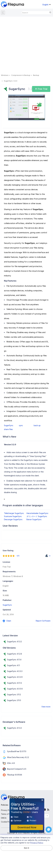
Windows (4, 75)
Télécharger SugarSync (14, 513)
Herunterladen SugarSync (37, 513)
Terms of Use (6, 814)
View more (45, 707)
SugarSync (8, 425)
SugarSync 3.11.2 (14, 694)
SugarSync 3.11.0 (14, 700)
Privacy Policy (7, 810)
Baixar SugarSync (34, 519)
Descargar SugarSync (13, 519)
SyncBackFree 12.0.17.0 (16, 751)
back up (37, 425)
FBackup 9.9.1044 (14, 775)
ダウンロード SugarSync (36, 516)
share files (8, 429)
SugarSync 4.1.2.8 (14, 654)
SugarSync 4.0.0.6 (15, 689)
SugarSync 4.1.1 (13, 665)
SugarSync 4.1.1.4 (14, 659)
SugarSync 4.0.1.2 (14, 683)
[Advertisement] (26, 45)
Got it (26, 848)
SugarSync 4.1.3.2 (14, 641)
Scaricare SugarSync (13, 516)
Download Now (26, 827)
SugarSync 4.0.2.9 (15, 677)
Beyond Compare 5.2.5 (16, 769)
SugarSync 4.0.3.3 (14, 671)
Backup (36, 75)
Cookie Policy (7, 822)
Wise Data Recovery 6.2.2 (18, 757)
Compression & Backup (20, 75)
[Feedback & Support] (49, 829)
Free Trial (42, 89)
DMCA (3, 818)
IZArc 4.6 (11, 763)
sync (21, 425)
